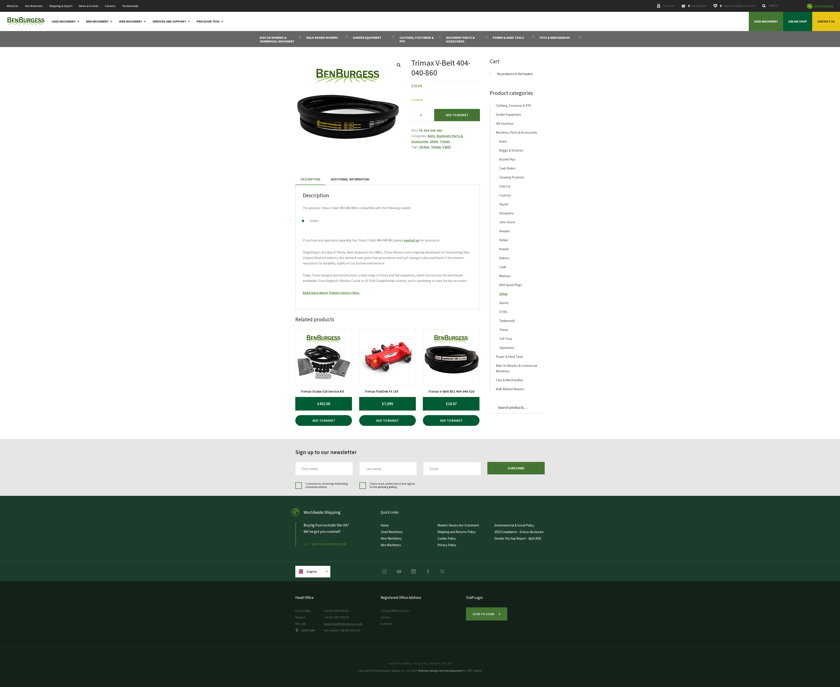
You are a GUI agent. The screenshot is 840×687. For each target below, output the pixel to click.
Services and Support (169, 21)
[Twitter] (442, 571)
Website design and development (440, 671)
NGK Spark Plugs (510, 285)
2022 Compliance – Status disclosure (519, 532)
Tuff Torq (505, 339)
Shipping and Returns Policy (457, 532)
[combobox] (782, 5)
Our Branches (34, 6)
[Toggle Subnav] (77, 21)
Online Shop (797, 21)
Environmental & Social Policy (514, 525)
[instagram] (384, 571)
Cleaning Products (511, 177)
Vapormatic (506, 348)
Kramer (504, 249)
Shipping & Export (60, 6)
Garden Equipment (508, 114)
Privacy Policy (447, 545)
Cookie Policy (447, 538)
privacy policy (387, 487)
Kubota (504, 258)
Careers (110, 6)
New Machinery (97, 21)
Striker (424, 147)
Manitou (504, 276)
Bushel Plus (507, 159)
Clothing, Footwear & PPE (513, 105)
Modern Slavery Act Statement (458, 525)
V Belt (446, 147)
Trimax (445, 141)
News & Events (88, 6)
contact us (411, 240)
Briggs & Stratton (511, 150)
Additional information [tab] (350, 179)
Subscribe (516, 468)
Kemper (504, 231)
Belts (431, 136)
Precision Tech (208, 21)
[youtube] (399, 571)
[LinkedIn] (413, 571)
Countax (505, 195)
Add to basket (457, 115)
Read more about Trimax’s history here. (331, 293)
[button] (399, 65)
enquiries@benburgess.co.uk (343, 624)
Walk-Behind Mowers (510, 389)
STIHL (503, 312)
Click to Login (483, 614)
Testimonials (130, 6)
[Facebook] (428, 571)
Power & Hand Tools (509, 357)
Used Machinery (63, 21)
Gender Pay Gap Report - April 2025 (517, 538)
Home (385, 525)
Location (308, 630)
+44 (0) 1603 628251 (336, 611)
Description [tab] (310, 179)
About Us (12, 6)
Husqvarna (506, 213)
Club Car (505, 186)
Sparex (504, 303)
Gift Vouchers (505, 123)
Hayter (504, 204)
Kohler (503, 240)
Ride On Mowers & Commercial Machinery (516, 368)
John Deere (507, 222)
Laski (502, 267)
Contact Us (826, 21)
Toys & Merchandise (509, 380)
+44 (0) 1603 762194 (336, 617)
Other (434, 141)
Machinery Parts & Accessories (516, 132)
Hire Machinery (130, 21)
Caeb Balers (507, 168)
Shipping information (328, 544)
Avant (503, 141)
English (312, 571)
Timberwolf (507, 321)
